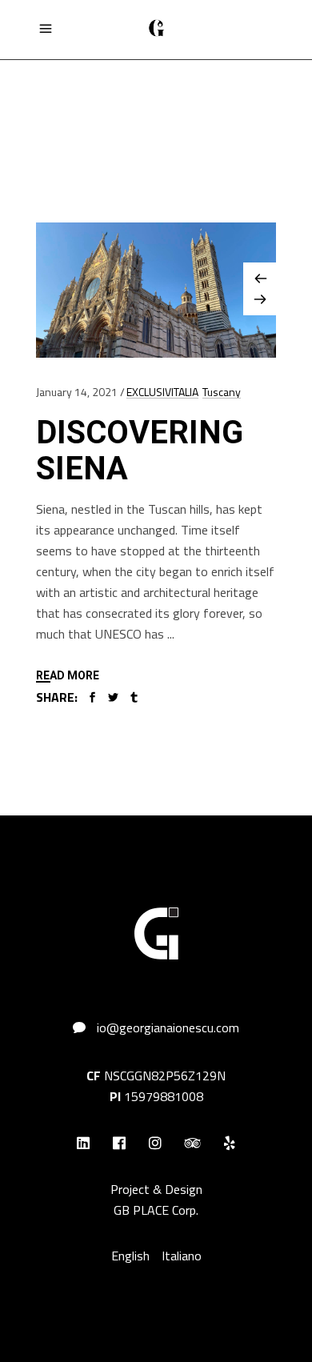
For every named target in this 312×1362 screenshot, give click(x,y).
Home (52, 109)
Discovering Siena (139, 450)
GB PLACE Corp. (156, 1210)
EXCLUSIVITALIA (162, 391)
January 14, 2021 (77, 391)
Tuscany (221, 391)
